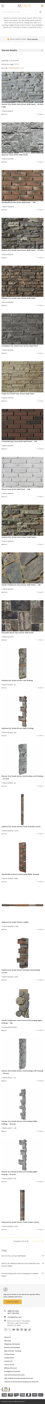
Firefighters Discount (12, 1371)
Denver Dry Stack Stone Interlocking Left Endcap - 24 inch (22, 777)
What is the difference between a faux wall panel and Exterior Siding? (20, 1265)
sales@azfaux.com (15, 1317)
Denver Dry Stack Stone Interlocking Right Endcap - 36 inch (19, 1122)
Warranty (7, 1340)
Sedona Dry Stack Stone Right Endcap (18, 728)
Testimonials (9, 1358)
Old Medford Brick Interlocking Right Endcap (20, 874)
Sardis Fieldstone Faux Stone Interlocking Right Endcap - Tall (22, 1021)
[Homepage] (24, 6)
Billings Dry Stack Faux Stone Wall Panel (19, 298)
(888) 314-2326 (13, 1311)
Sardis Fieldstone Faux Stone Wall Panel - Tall (21, 585)
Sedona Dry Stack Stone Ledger (15, 922)
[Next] (39, 1241)
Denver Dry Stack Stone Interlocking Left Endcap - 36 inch (22, 1072)
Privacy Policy (9, 1354)
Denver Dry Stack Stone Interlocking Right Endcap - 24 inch (19, 1173)
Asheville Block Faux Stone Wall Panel (18, 633)
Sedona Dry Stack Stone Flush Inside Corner (20, 1222)
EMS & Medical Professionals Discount (18, 1378)
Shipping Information (12, 1344)
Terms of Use (9, 1364)
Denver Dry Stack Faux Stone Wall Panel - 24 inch (22, 250)
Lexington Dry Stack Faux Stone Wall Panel (20, 346)
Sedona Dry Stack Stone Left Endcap (17, 680)
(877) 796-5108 (13, 1313)
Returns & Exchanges (12, 1347)
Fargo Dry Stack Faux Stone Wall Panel (18, 394)
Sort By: (5, 68)
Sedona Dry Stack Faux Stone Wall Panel (19, 537)
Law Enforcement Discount (14, 1375)
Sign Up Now (12, 1302)
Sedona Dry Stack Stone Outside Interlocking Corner (21, 971)
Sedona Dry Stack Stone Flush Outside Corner (21, 827)
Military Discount (10, 1368)
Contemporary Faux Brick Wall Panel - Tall (19, 441)
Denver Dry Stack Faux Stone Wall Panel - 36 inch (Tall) (22, 105)
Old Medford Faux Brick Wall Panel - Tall (18, 202)
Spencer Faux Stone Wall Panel (15, 155)
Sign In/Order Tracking (12, 1351)
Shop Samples (32, 39)
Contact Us (8, 1361)
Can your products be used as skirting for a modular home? (20, 1275)
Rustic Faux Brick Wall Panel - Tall (16, 489)
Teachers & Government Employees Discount (21, 1382)
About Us (7, 1337)
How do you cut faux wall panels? (14, 1256)
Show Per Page (8, 64)
